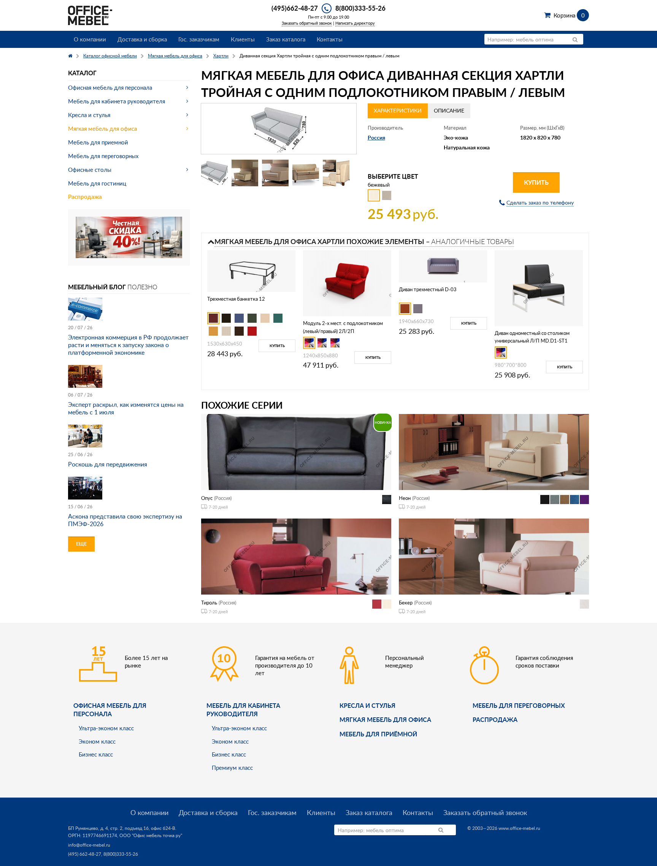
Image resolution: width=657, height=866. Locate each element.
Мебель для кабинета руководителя (116, 101)
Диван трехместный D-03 (428, 289)
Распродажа (85, 197)
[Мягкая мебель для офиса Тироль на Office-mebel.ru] (296, 556)
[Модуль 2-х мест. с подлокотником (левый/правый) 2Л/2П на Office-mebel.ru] (347, 282)
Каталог (82, 72)
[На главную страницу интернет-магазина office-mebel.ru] (90, 14)
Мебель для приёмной (378, 734)
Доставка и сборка (142, 39)
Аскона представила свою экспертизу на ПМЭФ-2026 (125, 520)
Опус (207, 498)
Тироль (209, 602)
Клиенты (243, 39)
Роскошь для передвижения (107, 464)
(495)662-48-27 (294, 8)
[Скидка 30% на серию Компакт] (129, 236)
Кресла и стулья (89, 115)
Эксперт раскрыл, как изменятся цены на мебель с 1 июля (126, 408)
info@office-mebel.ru (89, 845)
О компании (90, 39)
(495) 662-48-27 (84, 854)
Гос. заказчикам (198, 39)
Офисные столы (89, 169)
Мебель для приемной (98, 142)
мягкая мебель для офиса (385, 719)
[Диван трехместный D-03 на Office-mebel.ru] (443, 265)
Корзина (569, 15)
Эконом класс (97, 741)
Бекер (406, 602)
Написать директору (355, 23)
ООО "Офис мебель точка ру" (150, 835)
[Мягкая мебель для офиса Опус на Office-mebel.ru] (296, 451)
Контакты (330, 39)
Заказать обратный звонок (307, 23)
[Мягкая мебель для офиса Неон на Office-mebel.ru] (494, 451)
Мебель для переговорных (103, 156)
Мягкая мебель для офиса (102, 128)
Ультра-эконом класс (106, 728)
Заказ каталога (285, 39)
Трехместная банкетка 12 (236, 298)
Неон (405, 498)
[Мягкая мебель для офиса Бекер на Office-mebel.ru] (494, 556)
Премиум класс (232, 767)
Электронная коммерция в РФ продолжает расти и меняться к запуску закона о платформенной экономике (128, 345)
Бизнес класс (96, 754)
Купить (536, 182)
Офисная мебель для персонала (110, 87)
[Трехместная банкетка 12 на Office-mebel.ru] (251, 270)
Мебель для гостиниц (97, 183)
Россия (376, 137)
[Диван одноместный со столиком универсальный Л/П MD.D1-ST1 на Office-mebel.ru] (539, 287)
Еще (81, 544)
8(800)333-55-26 (360, 8)
